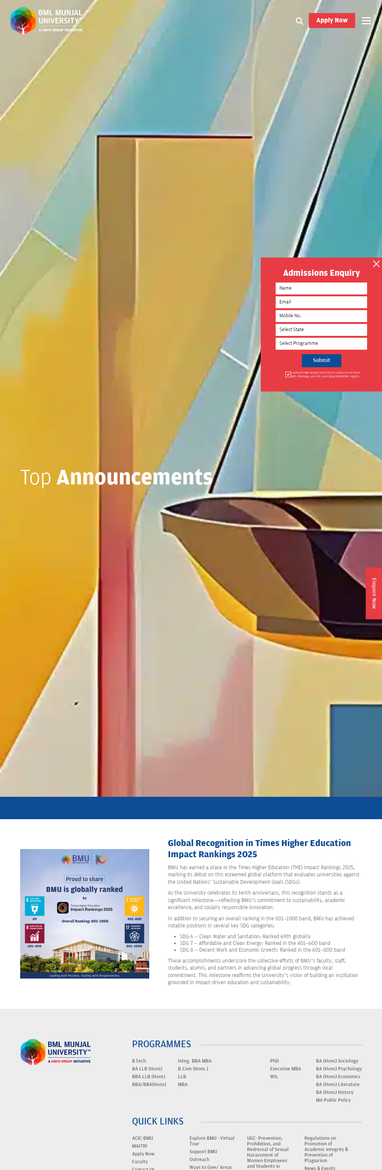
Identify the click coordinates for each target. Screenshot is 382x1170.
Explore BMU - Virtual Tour (212, 1141)
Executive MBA (285, 1069)
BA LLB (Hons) (147, 1069)
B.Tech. (139, 1061)
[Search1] (299, 20)
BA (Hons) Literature (338, 1085)
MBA (183, 1085)
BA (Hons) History (334, 1092)
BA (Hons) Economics (338, 1077)
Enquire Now (374, 593)
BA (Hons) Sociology (337, 1061)
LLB (182, 1077)
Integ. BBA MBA (195, 1061)
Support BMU (203, 1152)
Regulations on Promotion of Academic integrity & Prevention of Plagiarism (326, 1149)
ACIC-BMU (142, 1138)
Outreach (199, 1160)
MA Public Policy (333, 1100)
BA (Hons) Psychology (339, 1069)
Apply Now (332, 20)
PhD (274, 1061)
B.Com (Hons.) (193, 1069)
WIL (274, 1077)
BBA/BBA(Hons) (149, 1085)
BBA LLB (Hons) (148, 1077)
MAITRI (139, 1146)
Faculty (140, 1162)
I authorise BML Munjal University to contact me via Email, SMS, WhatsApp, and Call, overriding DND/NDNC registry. (326, 374)
